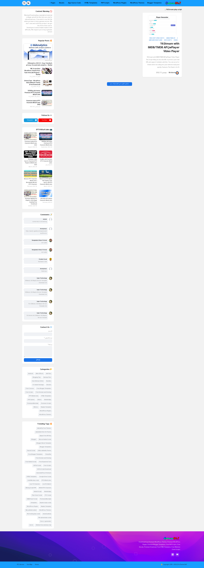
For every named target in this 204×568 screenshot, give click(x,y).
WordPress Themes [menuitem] (137, 3)
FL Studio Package (38, 385)
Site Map (29, 564)
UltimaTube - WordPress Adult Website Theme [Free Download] (32, 83)
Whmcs (36, 407)
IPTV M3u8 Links (33, 396)
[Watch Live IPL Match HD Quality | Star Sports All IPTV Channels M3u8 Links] (45, 173)
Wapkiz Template (46, 407)
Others (39, 400)
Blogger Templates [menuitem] (154, 3)
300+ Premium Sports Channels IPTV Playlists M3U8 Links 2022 (30, 162)
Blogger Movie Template (44, 443)
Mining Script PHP (31, 488)
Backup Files (47, 377)
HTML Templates (46, 396)
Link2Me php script (33, 480)
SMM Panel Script (32, 499)
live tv (31, 525)
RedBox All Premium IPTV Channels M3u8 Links (46, 161)
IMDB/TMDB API (171, 38)
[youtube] (177, 554)
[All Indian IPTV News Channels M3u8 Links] (45, 193)
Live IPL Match (47, 484)
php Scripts (168, 40)
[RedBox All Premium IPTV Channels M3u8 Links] (45, 154)
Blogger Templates (45, 447)
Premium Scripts (46, 403)
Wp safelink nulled (31, 510)
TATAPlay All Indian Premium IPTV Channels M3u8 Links (32, 92)
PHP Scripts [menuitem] (105, 3)
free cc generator (45, 521)
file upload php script (44, 517)
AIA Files (48, 373)
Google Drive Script (45, 476)
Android (30, 373)
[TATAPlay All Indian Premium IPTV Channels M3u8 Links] (47, 93)
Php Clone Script (37, 495)
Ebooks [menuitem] (61, 3)
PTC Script (48, 495)
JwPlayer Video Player (156, 40)
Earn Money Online (37, 381)
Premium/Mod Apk (32, 403)
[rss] (172, 554)
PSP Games (31, 400)
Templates (34, 503)
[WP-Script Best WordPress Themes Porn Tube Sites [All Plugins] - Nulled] (47, 71)
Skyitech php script (45, 503)
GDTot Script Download (44, 469)
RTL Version (20, 564)
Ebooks (49, 385)
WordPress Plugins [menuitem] (119, 3)
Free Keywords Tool (45, 462)
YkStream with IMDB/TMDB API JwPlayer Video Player (163, 48)
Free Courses (30, 388)
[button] (28, 3)
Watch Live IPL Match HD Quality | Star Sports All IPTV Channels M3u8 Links (46, 181)
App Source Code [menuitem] (74, 3)
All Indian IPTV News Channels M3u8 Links (46, 199)
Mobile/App (47, 400)
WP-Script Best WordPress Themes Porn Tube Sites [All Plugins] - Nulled (32, 72)
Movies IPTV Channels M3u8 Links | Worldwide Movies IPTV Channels (30, 181)
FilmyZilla (48, 454)
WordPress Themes (45, 414)
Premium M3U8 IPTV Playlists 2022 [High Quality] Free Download (31, 201)
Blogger (33, 439)
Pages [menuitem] (53, 3)
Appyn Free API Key (45, 436)
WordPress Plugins (45, 411)
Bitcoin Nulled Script (45, 439)
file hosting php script (33, 514)
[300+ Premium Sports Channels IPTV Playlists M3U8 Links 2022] (30, 154)
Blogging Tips (37, 377)
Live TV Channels (35, 484)
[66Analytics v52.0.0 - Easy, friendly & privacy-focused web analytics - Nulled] (38, 52)
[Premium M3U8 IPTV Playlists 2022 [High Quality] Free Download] (30, 193)
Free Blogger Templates (44, 388)
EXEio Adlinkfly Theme (44, 450)
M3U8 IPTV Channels (45, 488)
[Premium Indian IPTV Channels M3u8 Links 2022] (47, 103)
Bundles (48, 381)
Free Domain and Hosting (43, 392)
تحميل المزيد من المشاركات (120, 84)
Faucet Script (31, 450)
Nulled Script (37, 491)
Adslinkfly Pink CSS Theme (43, 432)
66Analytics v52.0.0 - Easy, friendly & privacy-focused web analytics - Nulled (39, 64)
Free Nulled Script (31, 462)
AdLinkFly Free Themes (44, 428)
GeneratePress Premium (43, 473)
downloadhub (47, 514)
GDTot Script (37, 465)
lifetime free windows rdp (43, 525)
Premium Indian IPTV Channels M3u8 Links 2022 (33, 102)
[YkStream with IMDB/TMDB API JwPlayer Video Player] (162, 24)
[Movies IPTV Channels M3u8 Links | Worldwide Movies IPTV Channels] (30, 173)
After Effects (39, 373)
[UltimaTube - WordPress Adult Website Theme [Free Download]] (47, 83)
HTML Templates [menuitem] (91, 3)
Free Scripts (160, 38)
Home (37, 564)
